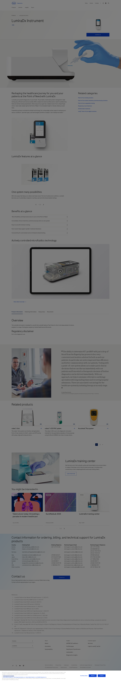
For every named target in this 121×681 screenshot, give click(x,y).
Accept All (101, 675)
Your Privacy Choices (84, 675)
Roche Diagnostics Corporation (8, 676)
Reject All (92, 675)
